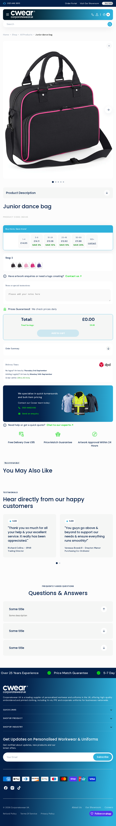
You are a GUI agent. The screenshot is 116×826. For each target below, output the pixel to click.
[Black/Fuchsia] (13, 265)
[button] (7, 14)
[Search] (110, 24)
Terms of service (28, 813)
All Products (26, 34)
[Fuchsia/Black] (32, 265)
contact (92, 243)
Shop (14, 34)
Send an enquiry (30, 413)
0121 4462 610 (29, 407)
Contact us (72, 276)
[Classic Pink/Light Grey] (26, 265)
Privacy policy (48, 813)
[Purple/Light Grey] (39, 265)
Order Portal (71, 3)
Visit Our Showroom (89, 3)
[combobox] (58, 24)
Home (6, 34)
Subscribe (102, 757)
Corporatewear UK (20, 807)
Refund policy (10, 813)
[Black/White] (20, 265)
